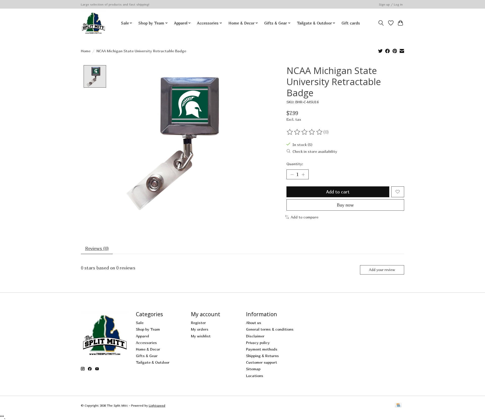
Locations (254, 376)
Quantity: (294, 164)
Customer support (261, 362)
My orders (199, 329)
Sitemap (253, 369)
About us (253, 322)
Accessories (146, 342)
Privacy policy (258, 342)
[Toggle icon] (381, 23)
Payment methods (261, 349)
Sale (139, 322)
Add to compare (304, 217)
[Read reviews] (304, 132)
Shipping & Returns (262, 356)
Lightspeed (157, 405)
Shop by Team (148, 329)
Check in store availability (315, 151)
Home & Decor (148, 349)
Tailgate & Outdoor (152, 362)
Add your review (382, 269)
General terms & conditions (270, 329)
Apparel (142, 336)
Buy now (345, 205)
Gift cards (351, 23)
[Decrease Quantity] (292, 174)
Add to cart (338, 191)
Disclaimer (255, 336)
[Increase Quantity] (303, 174)
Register (198, 322)
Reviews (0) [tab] (97, 248)
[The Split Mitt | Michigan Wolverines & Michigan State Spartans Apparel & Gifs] (93, 23)
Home (85, 51)
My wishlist (201, 336)
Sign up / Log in (391, 4)
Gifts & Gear (147, 356)
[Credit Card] (398, 405)
